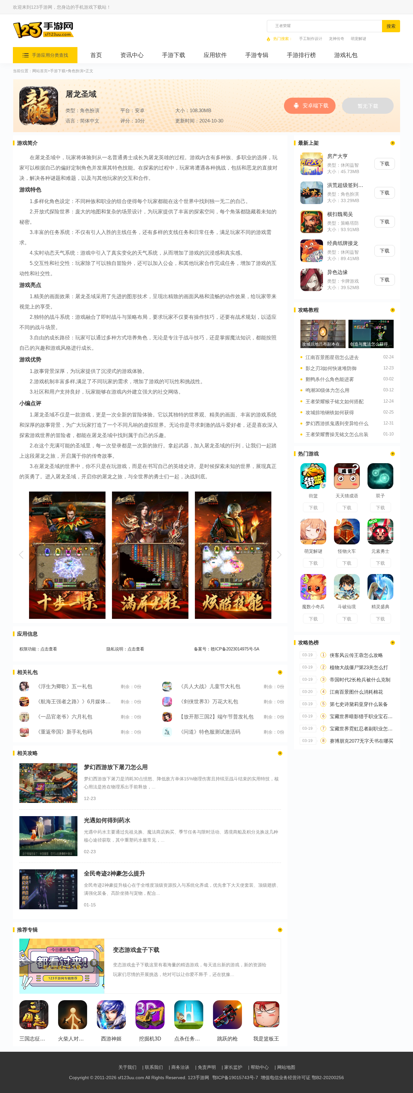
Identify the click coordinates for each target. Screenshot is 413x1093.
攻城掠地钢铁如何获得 (330, 412)
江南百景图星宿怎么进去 (332, 357)
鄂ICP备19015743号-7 (235, 1077)
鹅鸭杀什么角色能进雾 (330, 379)
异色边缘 (337, 272)
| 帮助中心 (258, 1067)
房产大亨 (337, 156)
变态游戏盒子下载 (136, 950)
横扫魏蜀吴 (340, 214)
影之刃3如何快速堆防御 (331, 368)
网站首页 (40, 71)
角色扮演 (75, 71)
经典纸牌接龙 (342, 243)
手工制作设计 (310, 39)
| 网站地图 (285, 1067)
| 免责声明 (205, 1067)
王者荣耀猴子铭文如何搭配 (335, 401)
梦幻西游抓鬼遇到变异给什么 (337, 423)
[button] (22, 555)
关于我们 (127, 1067)
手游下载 (57, 71)
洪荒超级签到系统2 (346, 185)
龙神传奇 (336, 39)
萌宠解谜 (358, 39)
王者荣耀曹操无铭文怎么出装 (337, 434)
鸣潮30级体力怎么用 (327, 390)
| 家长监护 (232, 1067)
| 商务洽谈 (179, 1067)
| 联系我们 (152, 1067)
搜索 (391, 26)
